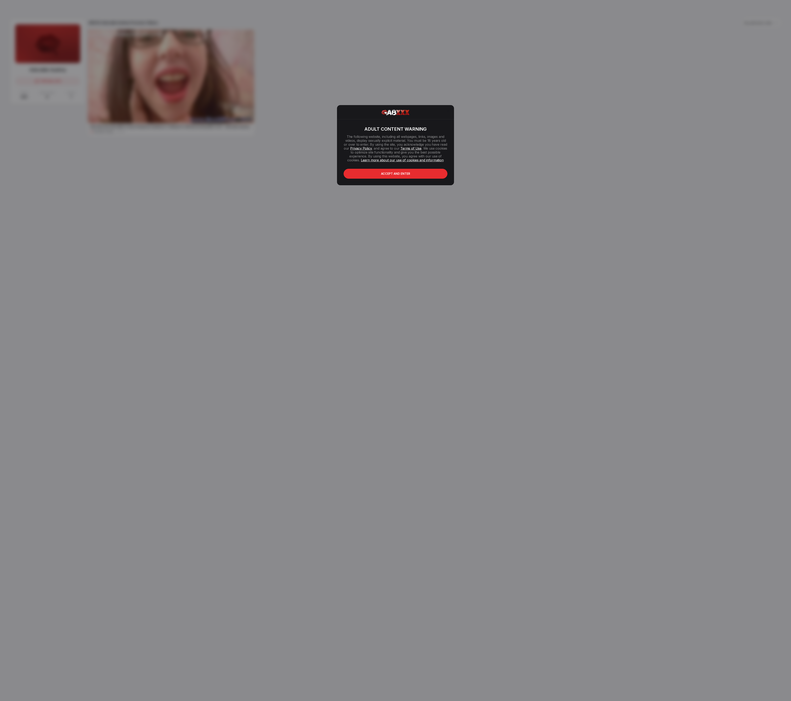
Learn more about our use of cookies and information (402, 160)
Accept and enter (395, 173)
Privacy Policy (361, 148)
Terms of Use (410, 148)
